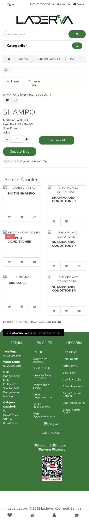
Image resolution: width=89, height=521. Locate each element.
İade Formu (70, 365)
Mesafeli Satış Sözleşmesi (42, 377)
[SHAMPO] (44, 70)
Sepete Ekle (19, 151)
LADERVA (22, 120)
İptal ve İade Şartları (41, 386)
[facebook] (43, 445)
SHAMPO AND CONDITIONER (57, 59)
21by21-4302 (37, 321)
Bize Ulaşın (70, 352)
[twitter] (44, 449)
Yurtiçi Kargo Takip (71, 411)
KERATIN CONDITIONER (19, 240)
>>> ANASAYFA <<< (19, 333)
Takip (80, 4)
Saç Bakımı (53, 321)
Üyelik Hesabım (73, 379)
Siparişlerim (70, 372)
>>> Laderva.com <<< (46, 333)
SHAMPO (22, 321)
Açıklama (13, 81)
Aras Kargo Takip (74, 402)
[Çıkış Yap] (52, 423)
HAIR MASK (16, 283)
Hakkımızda (62, 4)
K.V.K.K (37, 352)
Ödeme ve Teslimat (40, 360)
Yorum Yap (41, 161)
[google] (58, 449)
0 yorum (25, 161)
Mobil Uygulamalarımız (44, 415)
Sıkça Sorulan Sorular (72, 394)
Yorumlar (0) (34, 83)
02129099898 (12, 355)
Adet (6, 132)
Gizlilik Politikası (43, 368)
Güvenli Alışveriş (73, 386)
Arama (23, 59)
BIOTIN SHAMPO (21, 193)
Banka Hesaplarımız (41, 405)
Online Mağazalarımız (42, 396)
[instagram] (61, 445)
